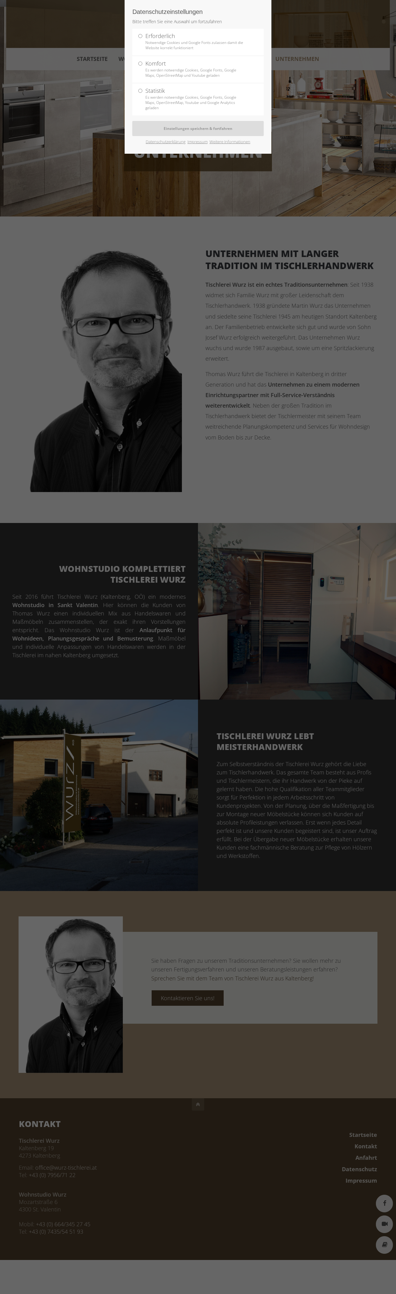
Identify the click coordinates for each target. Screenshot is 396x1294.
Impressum (197, 141)
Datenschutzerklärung (166, 141)
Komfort (190, 69)
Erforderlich (194, 41)
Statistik (190, 98)
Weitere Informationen (229, 141)
